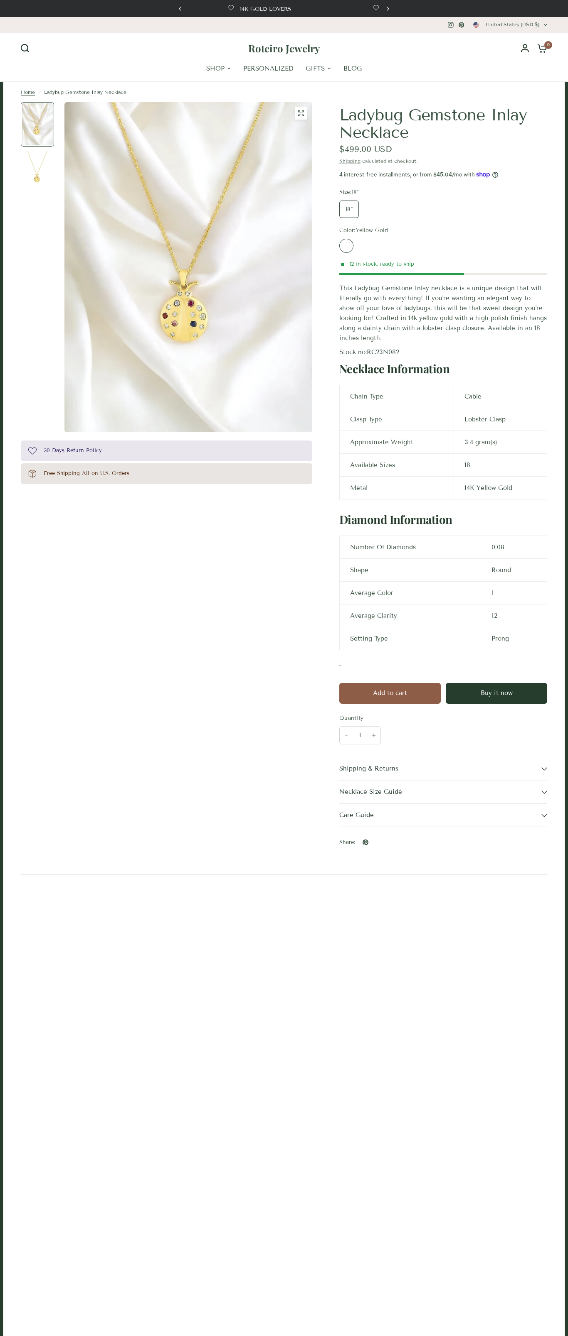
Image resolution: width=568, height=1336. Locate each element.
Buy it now (497, 693)
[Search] (27, 48)
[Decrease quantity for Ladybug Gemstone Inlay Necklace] (346, 735)
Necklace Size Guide (370, 791)
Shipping (350, 161)
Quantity (351, 718)
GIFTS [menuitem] (315, 68)
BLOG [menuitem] (352, 68)
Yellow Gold (346, 245)
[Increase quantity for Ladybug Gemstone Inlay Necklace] (373, 735)
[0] (540, 48)
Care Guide (356, 815)
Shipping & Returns (368, 768)
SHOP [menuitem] (215, 68)
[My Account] (525, 48)
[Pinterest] (461, 25)
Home (28, 92)
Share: (347, 842)
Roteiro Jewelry (284, 48)
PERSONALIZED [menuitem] (268, 68)
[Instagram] (450, 25)
